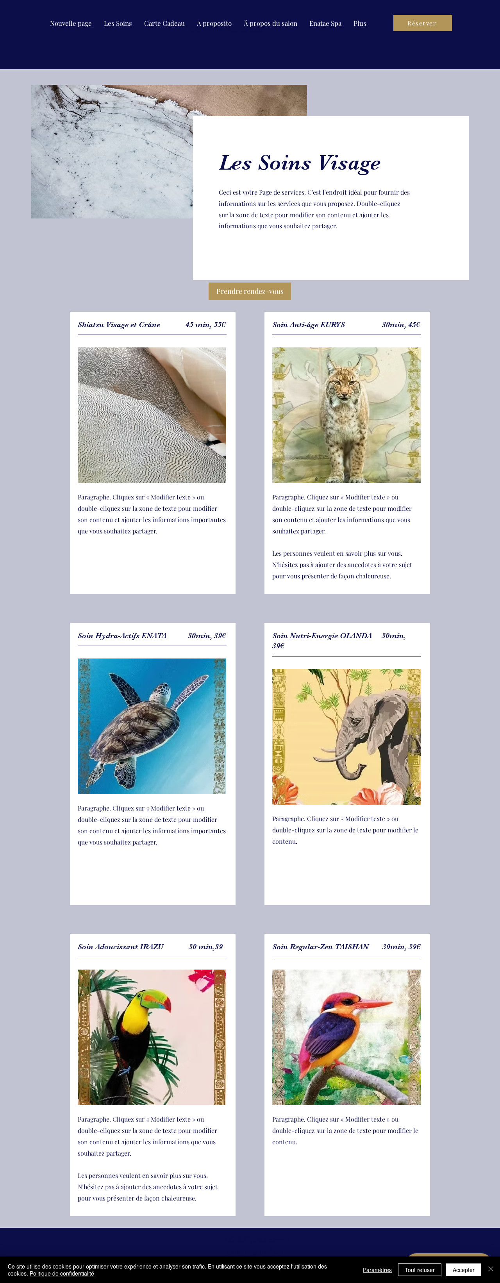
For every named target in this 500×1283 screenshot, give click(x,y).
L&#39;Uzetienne (257, 1239)
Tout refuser (420, 1270)
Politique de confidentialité (62, 1273)
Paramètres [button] (377, 1270)
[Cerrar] (490, 1270)
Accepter (464, 1270)
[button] (118, 23)
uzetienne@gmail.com (256, 1251)
